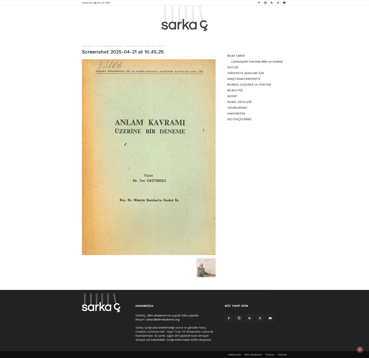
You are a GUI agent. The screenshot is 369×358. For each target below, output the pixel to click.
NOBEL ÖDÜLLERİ (239, 102)
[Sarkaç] (184, 18)
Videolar (282, 354)
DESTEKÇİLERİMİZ (239, 119)
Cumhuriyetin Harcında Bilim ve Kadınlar (257, 61)
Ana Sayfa (87, 46)
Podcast (269, 354)
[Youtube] (284, 2)
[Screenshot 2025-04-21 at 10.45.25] (149, 254)
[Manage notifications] (360, 349)
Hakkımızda (234, 354)
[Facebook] (259, 2)
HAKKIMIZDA (236, 113)
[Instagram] (265, 2)
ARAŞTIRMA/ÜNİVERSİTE (244, 79)
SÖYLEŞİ (232, 67)
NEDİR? (232, 96)
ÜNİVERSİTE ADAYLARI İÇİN (245, 73)
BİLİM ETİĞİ (235, 90)
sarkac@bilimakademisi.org (162, 319)
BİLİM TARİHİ (236, 56)
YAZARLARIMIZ (237, 107)
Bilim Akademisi (157, 315)
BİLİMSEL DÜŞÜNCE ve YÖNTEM (249, 84)
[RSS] (271, 2)
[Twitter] (278, 2)
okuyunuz (205, 339)
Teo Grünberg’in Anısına (109, 46)
